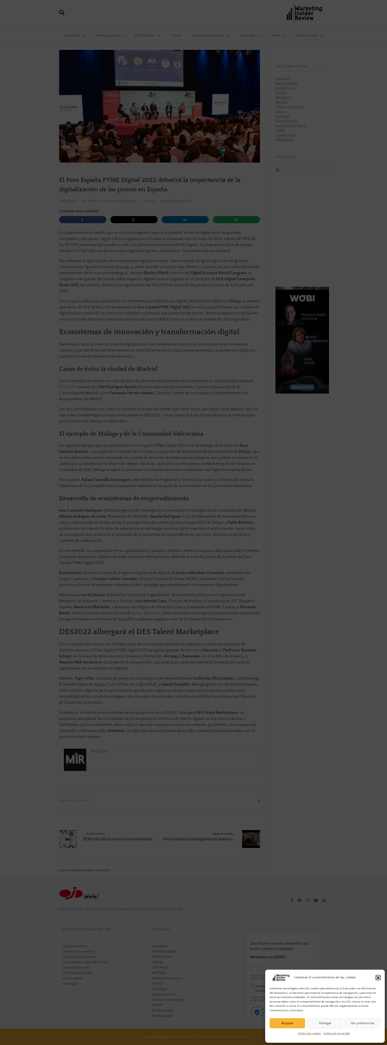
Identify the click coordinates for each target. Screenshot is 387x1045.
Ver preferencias (362, 1023)
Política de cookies (309, 1033)
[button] (378, 977)
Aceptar (287, 1023)
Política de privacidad (336, 1033)
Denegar (325, 1023)
